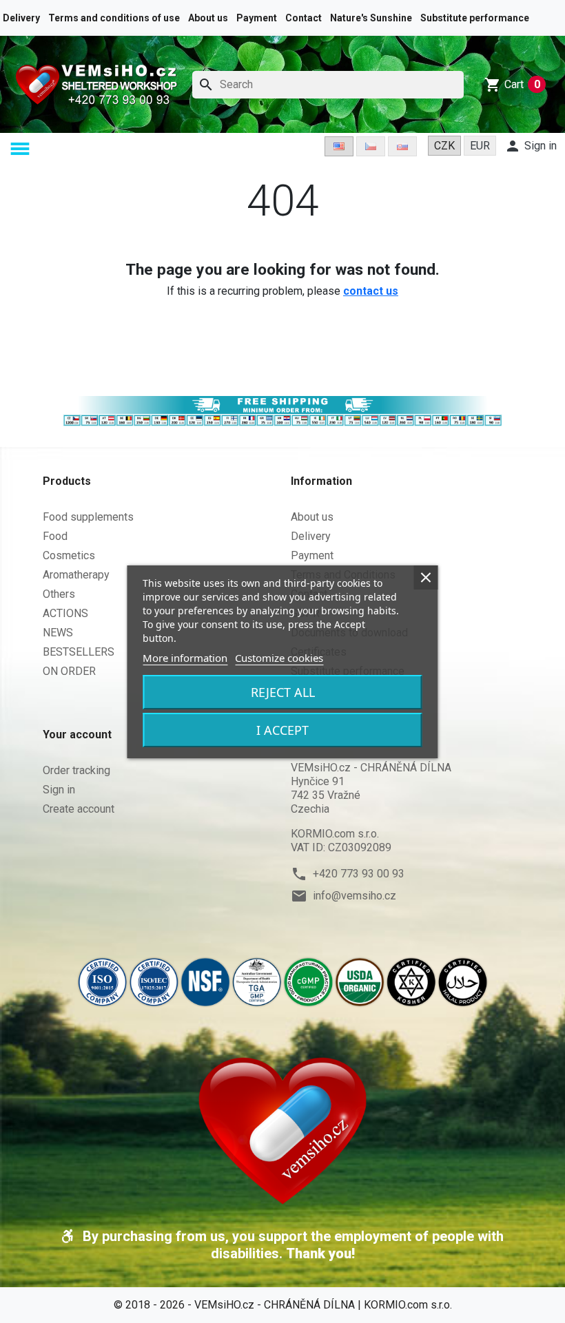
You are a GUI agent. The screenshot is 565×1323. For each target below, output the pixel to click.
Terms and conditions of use (114, 17)
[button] (22, 149)
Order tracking (76, 770)
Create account (78, 808)
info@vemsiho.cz (354, 895)
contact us (370, 291)
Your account (77, 734)
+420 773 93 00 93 (358, 873)
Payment (256, 17)
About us (208, 17)
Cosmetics (69, 555)
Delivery (21, 17)
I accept (282, 730)
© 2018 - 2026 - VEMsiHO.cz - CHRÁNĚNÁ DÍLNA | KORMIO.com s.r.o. (283, 1304)
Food (55, 536)
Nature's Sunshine (371, 17)
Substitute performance (474, 17)
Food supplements (88, 516)
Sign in (59, 789)
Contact (303, 17)
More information (185, 658)
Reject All (283, 692)
